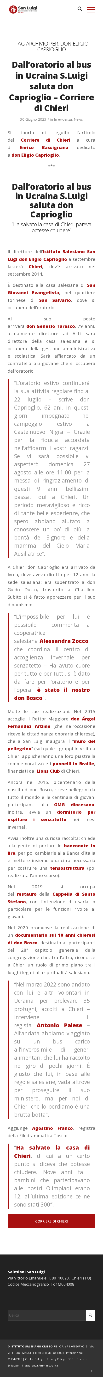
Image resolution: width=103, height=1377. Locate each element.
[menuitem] (77, 9)
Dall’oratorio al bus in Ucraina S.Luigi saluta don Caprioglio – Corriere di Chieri (51, 86)
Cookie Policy (33, 1359)
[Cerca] (77, 9)
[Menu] (88, 9)
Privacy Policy (56, 1359)
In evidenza (63, 119)
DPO (71, 1359)
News (78, 119)
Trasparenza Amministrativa (40, 1365)
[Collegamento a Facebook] (91, 1371)
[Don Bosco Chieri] (43, 9)
